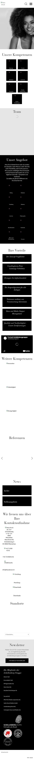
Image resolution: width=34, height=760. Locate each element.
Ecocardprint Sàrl (8, 680)
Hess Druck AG (7, 687)
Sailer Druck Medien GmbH (11, 703)
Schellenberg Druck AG (10, 706)
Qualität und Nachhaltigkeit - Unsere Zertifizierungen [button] (15, 324)
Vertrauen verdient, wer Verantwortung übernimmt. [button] (17, 300)
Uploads (31, 757)
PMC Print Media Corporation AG (12, 699)
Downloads (17, 595)
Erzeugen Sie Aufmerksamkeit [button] (15, 278)
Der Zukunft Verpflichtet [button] (15, 257)
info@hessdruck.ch (8, 570)
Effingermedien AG (9, 683)
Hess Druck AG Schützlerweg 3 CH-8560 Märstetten (9, 542)
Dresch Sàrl (7, 677)
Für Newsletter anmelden (17, 660)
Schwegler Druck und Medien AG (12, 710)
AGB (28, 757)
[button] (17, 373)
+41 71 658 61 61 (8, 557)
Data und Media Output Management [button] (15, 312)
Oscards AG (7, 696)
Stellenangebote (10, 502)
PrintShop (17, 583)
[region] (17, 619)
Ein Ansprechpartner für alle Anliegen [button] (15, 288)
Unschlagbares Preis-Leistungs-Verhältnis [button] (16, 267)
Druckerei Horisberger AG (10, 690)
